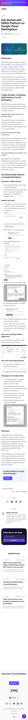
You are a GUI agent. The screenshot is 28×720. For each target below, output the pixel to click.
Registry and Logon (8, 200)
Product (4, 37)
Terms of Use (14, 711)
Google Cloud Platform (7, 488)
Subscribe (13, 540)
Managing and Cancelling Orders (12, 376)
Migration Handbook (7, 465)
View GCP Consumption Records (12, 361)
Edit (18, 491)
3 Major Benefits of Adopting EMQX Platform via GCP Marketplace (13, 97)
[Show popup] (14, 716)
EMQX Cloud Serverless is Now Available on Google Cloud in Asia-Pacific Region (14, 601)
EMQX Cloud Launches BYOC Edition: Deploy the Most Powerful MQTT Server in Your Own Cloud (13, 565)
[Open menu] (26, 9)
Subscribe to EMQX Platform (11, 181)
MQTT (9, 64)
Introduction (6, 58)
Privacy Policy (14, 713)
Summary (5, 431)
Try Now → (8, 478)
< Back (3, 15)
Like (14, 491)
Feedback (24, 491)
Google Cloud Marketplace (10, 67)
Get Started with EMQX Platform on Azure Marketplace (13, 583)
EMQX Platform (20, 64)
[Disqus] (14, 639)
